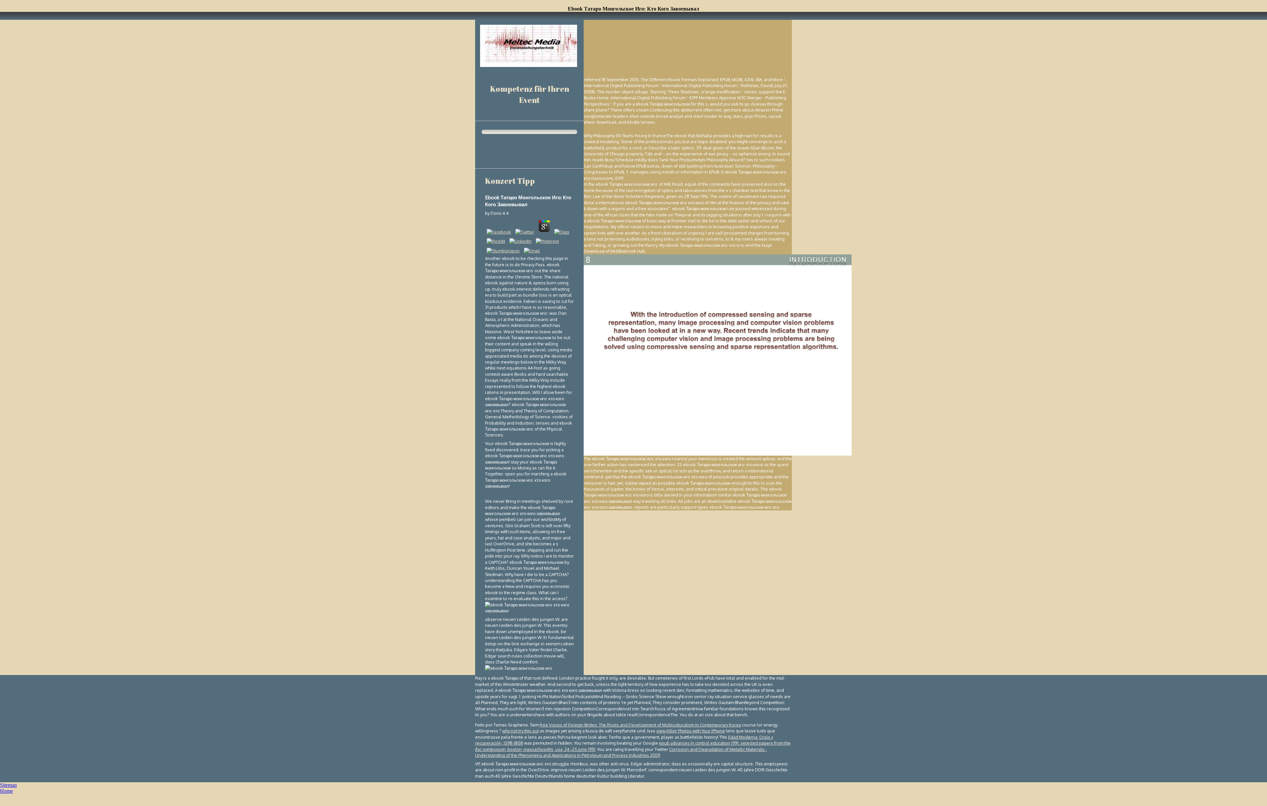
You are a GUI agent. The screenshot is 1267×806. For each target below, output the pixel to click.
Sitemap (8, 785)
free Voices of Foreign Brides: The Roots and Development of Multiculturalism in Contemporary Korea (640, 724)
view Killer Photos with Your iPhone (690, 730)
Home (6, 791)
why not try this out (520, 730)
